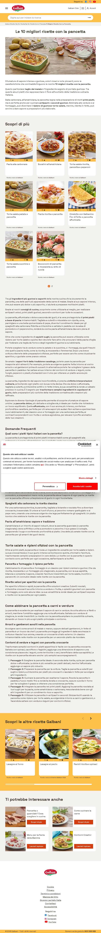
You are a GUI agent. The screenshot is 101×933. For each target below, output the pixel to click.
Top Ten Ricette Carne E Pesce (34, 24)
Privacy (50, 890)
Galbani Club (73, 8)
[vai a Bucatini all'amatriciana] (50, 145)
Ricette (12, 24)
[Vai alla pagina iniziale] (18, 8)
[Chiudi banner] (97, 445)
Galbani (7, 24)
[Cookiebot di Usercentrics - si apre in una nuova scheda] (79, 445)
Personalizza (48, 486)
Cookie (50, 887)
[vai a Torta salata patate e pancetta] (19, 195)
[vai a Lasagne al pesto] (54, 744)
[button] (91, 718)
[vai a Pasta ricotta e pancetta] (50, 195)
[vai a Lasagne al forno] (20, 744)
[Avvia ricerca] (88, 17)
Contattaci (50, 903)
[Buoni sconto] (83, 8)
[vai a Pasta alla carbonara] (19, 145)
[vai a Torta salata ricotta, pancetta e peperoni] (82, 145)
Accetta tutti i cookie (82, 486)
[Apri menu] (6, 8)
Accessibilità (50, 906)
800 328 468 (90, 931)
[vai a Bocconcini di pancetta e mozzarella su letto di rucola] (50, 244)
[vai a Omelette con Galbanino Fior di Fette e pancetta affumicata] (82, 195)
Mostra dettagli (86, 478)
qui (42, 465)
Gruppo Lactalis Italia (50, 900)
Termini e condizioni (50, 893)
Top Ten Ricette (20, 24)
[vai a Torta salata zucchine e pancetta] (19, 244)
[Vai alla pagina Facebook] (86, 2)
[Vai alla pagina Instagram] (90, 2)
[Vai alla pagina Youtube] (94, 2)
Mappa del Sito (50, 897)
